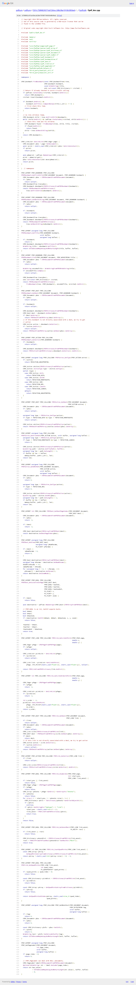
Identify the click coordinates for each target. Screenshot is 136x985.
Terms (24, 982)
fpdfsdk (82, 10)
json (132, 982)
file (59, 15)
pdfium (19, 10)
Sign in (131, 3)
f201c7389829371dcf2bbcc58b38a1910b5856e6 (54, 10)
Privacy (18, 982)
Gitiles (13, 982)
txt (127, 982)
